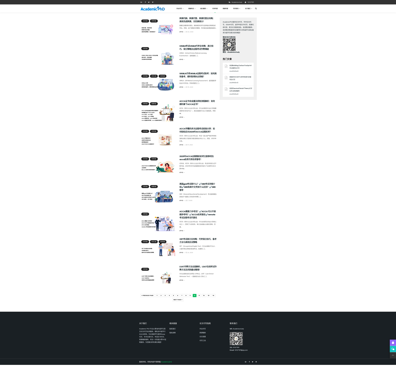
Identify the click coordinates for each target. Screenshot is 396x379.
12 (204, 295)
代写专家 (145, 21)
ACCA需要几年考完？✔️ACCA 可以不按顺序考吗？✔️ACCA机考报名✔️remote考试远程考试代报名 (197, 214)
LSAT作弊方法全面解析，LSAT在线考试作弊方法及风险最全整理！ (198, 268)
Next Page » (178, 299)
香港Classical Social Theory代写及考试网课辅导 (240, 90)
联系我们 (172, 329)
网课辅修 (203, 333)
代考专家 (215, 8)
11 (199, 295)
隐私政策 (172, 333)
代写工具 (154, 76)
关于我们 (247, 8)
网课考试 (191, 8)
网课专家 (225, 8)
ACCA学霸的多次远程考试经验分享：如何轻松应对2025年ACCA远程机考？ (197, 130)
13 (208, 295)
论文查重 (203, 337)
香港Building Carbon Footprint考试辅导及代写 (240, 67)
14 (213, 295)
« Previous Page (147, 295)
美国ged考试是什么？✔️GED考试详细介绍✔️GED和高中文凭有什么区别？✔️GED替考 (197, 187)
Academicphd (166, 362)
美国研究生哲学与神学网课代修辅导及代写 (240, 78)
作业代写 (179, 8)
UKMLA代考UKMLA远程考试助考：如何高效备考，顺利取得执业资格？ (198, 75)
